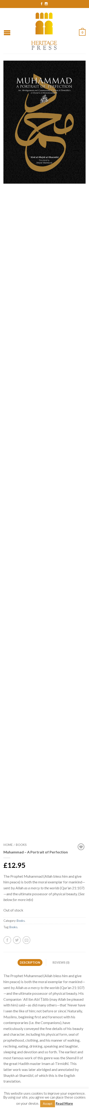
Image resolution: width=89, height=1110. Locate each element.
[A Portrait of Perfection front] (44, 122)
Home (8, 845)
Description (30, 962)
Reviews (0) (60, 962)
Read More (64, 1103)
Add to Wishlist (74, 72)
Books (21, 845)
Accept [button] (47, 1103)
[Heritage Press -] (44, 30)
